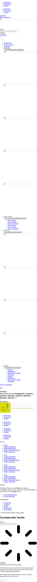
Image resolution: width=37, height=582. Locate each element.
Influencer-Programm (14, 373)
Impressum (7, 2)
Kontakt (6, 5)
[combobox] (9, 524)
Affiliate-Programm (9, 446)
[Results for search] (18, 543)
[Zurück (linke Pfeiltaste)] (1, 581)
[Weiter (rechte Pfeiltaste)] (2, 581)
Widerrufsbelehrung (10, 448)
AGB (5, 445)
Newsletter (11, 374)
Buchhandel (11, 371)
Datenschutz (7, 4)
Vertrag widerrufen (9, 452)
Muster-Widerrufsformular (11, 450)
